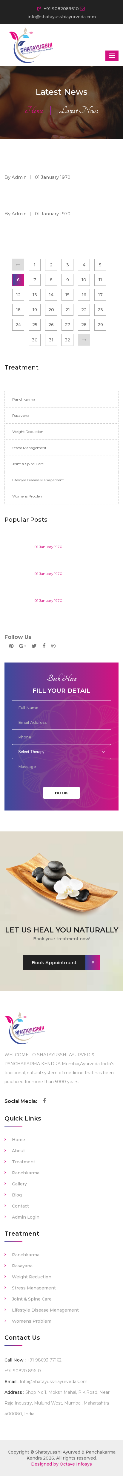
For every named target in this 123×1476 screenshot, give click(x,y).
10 (84, 280)
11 (100, 280)
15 (67, 294)
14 (51, 294)
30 (35, 340)
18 (18, 309)
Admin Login (25, 1217)
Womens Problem (28, 496)
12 (18, 294)
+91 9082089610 (60, 8)
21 (67, 309)
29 (100, 324)
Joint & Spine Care (28, 464)
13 (35, 294)
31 (51, 340)
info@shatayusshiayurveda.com (53, 1381)
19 (35, 309)
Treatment (23, 1161)
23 (100, 309)
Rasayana (20, 415)
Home (34, 110)
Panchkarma (23, 399)
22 (84, 309)
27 (67, 324)
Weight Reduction (27, 431)
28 (84, 324)
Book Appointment (54, 962)
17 (100, 294)
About (18, 1150)
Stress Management (29, 447)
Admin (19, 177)
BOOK (61, 792)
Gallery (19, 1184)
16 (84, 294)
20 (51, 309)
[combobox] (61, 751)
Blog (17, 1195)
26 (51, 324)
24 (18, 324)
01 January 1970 (52, 177)
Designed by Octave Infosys (61, 1464)
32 (67, 340)
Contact (20, 1206)
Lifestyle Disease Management (38, 480)
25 (34, 324)
